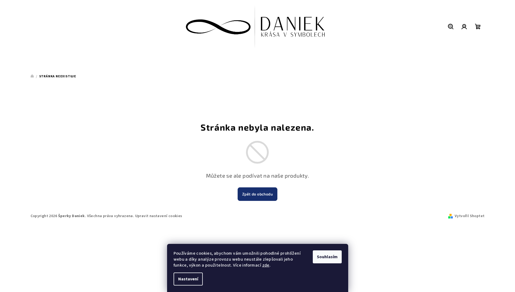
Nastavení (188, 279)
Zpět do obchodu (257, 194)
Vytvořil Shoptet (469, 216)
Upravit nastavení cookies (158, 216)
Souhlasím (327, 257)
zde (266, 265)
